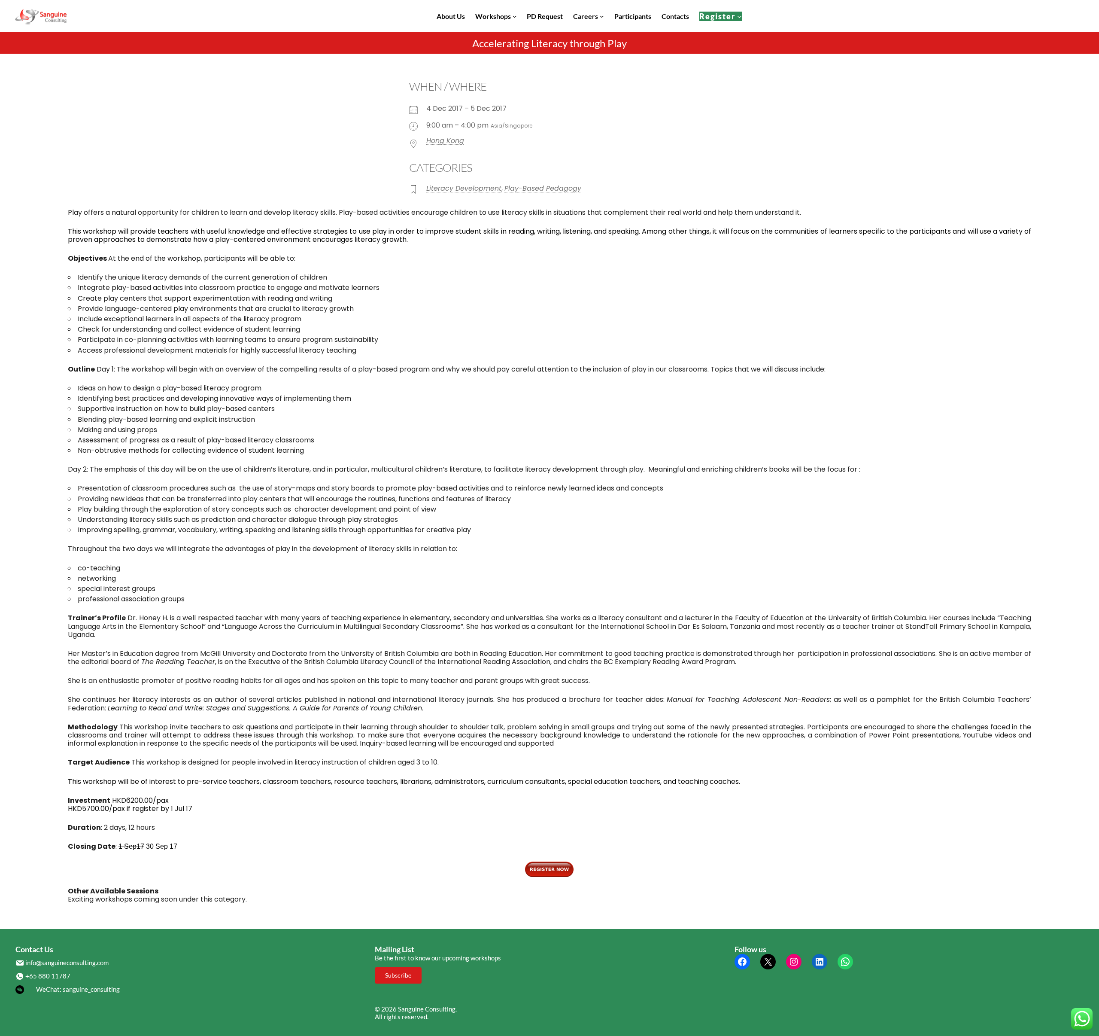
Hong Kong (445, 141)
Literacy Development (463, 188)
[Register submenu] (739, 16)
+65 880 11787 (47, 976)
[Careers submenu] (602, 16)
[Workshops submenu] (515, 16)
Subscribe (398, 975)
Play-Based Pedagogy (542, 188)
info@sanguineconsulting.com (67, 962)
